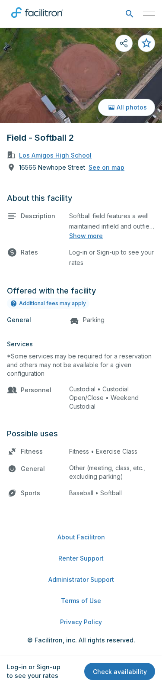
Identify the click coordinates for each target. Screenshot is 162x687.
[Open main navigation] (149, 14)
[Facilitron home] (37, 19)
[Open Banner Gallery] (81, 75)
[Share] (124, 43)
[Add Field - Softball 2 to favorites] (146, 43)
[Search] (129, 14)
